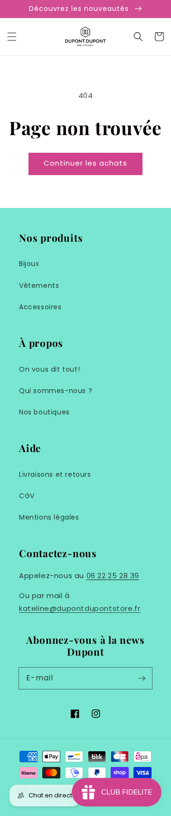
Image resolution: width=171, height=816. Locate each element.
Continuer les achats (85, 163)
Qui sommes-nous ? (55, 390)
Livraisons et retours (55, 474)
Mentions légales (49, 517)
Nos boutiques (44, 412)
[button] (11, 36)
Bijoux (29, 263)
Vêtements (39, 285)
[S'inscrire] (141, 678)
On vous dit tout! (49, 369)
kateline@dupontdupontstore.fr (79, 608)
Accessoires (40, 307)
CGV (27, 496)
